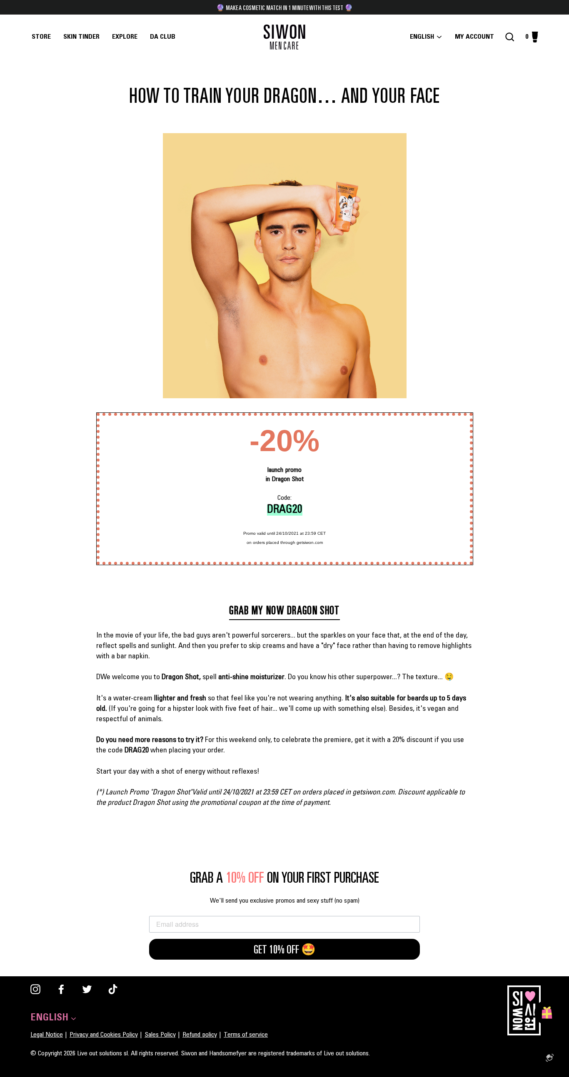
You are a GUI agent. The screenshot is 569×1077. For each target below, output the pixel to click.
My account (477, 37)
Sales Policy (160, 1035)
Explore (124, 37)
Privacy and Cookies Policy (104, 1035)
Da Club (162, 37)
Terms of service (246, 1035)
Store (41, 37)
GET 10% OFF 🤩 (285, 949)
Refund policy (199, 1035)
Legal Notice (46, 1035)
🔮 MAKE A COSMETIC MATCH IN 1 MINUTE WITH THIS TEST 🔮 (284, 7)
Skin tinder (81, 37)
